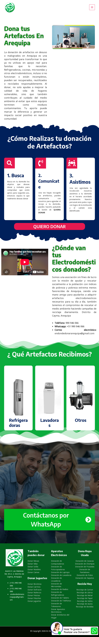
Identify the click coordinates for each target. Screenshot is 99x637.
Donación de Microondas (56, 585)
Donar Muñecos (34, 592)
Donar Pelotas (34, 595)
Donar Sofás (33, 566)
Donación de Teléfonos (61, 600)
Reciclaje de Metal (84, 595)
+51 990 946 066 (75, 326)
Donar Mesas (33, 561)
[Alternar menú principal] (92, 7)
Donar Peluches (34, 598)
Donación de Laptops (60, 572)
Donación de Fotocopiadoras (58, 568)
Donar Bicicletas (35, 584)
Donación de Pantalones (84, 571)
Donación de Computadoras (57, 562)
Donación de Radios (59, 589)
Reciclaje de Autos (85, 603)
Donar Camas (33, 572)
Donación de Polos (85, 575)
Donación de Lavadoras (61, 575)
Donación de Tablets (60, 597)
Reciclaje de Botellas (84, 606)
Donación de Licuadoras (56, 579)
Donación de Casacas (85, 561)
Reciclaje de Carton (84, 589)
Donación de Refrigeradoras (57, 593)
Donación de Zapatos (84, 578)
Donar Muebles (34, 569)
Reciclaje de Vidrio (85, 601)
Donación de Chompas (84, 563)
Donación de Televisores (56, 605)
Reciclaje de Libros (85, 592)
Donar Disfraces (35, 589)
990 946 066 (72, 322)
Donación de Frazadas (84, 566)
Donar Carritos (34, 586)
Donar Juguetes (34, 601)
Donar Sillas (33, 563)
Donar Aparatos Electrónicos (58, 610)
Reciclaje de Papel (84, 598)
